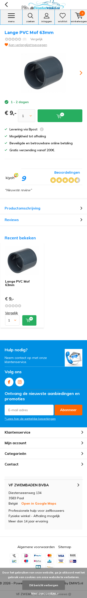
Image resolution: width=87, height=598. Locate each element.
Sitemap (64, 547)
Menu (11, 21)
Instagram (19, 382)
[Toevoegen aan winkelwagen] (29, 320)
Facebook (9, 382)
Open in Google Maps (38, 503)
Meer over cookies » (44, 593)
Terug (6, 4)
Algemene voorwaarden (36, 547)
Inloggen (46, 21)
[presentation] (77, 72)
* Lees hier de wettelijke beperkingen (30, 418)
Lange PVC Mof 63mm (17, 283)
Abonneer (68, 410)
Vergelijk (36, 39)
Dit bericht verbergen (43, 585)
